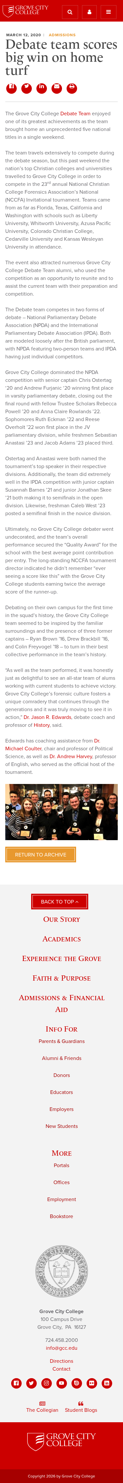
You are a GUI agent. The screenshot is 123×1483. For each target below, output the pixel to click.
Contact (61, 1369)
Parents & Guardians (62, 1041)
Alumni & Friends (61, 1058)
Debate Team (75, 113)
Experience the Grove (61, 958)
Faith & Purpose (61, 977)
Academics (61, 938)
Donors (61, 1075)
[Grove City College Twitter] (31, 1383)
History (42, 725)
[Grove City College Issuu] (77, 1383)
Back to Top (58, 902)
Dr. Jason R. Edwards (47, 717)
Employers (61, 1109)
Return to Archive (40, 855)
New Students (62, 1126)
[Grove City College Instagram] (46, 1383)
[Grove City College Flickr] (92, 1383)
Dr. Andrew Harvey (71, 756)
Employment (61, 1199)
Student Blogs (81, 1410)
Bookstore (61, 1216)
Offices (61, 1182)
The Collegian (42, 1410)
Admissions (62, 35)
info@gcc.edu (61, 1348)
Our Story (61, 919)
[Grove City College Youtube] (61, 1383)
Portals (61, 1165)
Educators (61, 1092)
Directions (61, 1361)
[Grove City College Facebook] (16, 1383)
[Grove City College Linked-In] (107, 1383)
